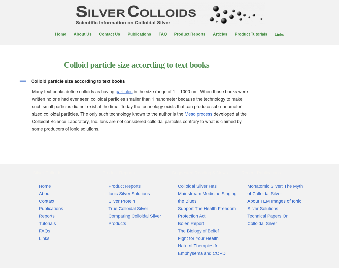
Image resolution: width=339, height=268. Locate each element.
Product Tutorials (251, 34)
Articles (220, 34)
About (45, 193)
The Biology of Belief (198, 230)
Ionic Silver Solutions (129, 193)
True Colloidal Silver (128, 208)
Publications (139, 34)
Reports (47, 216)
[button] (136, 81)
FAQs (44, 230)
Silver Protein (121, 201)
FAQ (163, 34)
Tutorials (47, 223)
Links (279, 34)
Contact (46, 201)
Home (60, 34)
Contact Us (109, 34)
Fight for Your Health (198, 238)
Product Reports (189, 34)
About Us (83, 34)
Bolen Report (191, 223)
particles (124, 91)
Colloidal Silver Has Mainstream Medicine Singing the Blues (207, 194)
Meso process (198, 113)
